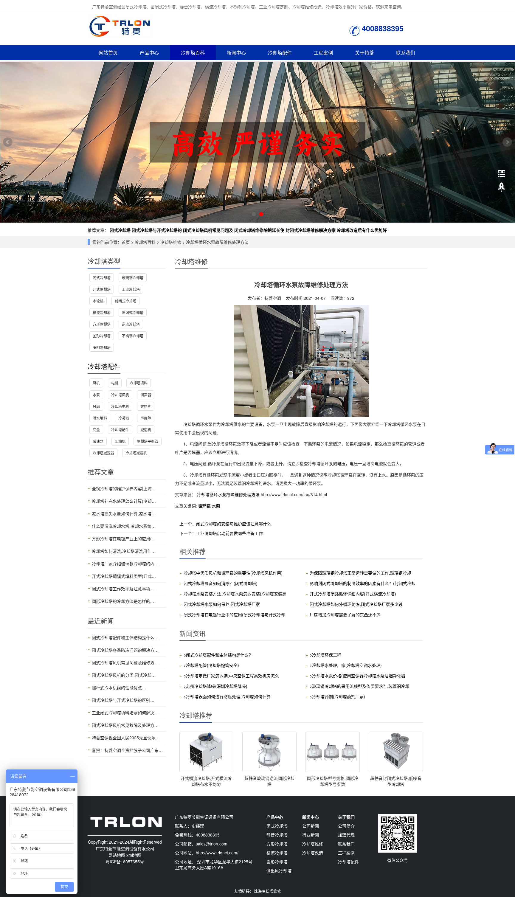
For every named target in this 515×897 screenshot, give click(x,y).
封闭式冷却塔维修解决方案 (311, 230)
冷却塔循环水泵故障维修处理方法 (228, 494)
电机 (114, 382)
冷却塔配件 (280, 52)
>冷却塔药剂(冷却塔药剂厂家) (337, 696)
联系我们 (405, 52)
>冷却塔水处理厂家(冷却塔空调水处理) (346, 665)
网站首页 (108, 52)
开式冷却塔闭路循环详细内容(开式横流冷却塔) (353, 594)
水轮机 (98, 300)
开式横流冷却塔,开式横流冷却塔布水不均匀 (206, 781)
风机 (96, 382)
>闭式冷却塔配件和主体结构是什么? (217, 655)
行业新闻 (310, 835)
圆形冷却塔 (102, 335)
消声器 (145, 394)
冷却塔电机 (120, 406)
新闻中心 (236, 52)
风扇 (96, 406)
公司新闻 (310, 826)
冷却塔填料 (139, 382)
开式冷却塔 (102, 289)
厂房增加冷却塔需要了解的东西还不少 (345, 614)
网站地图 (116, 855)
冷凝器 (123, 417)
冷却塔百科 (193, 52)
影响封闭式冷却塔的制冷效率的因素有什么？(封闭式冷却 (362, 583)
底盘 (96, 429)
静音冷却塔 (276, 835)
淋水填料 (100, 417)
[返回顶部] (501, 187)
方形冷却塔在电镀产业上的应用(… (124, 538)
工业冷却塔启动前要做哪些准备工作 (229, 533)
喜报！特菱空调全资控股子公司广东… (127, 750)
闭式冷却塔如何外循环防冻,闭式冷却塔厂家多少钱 (356, 604)
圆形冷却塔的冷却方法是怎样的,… (124, 601)
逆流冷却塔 (131, 324)
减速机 (145, 429)
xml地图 (133, 855)
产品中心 (149, 52)
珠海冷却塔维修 (267, 891)
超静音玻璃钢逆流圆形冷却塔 (269, 781)
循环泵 (205, 506)
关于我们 (346, 817)
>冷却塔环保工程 (325, 655)
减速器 (98, 441)
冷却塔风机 (120, 394)
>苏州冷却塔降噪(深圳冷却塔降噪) (215, 686)
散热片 (145, 406)
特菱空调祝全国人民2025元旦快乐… (126, 738)
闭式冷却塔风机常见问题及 (208, 230)
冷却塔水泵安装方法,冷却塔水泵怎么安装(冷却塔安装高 (235, 594)
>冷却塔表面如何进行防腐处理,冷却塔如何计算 (227, 696)
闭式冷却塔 (120, 230)
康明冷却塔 (102, 347)
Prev (8, 142)
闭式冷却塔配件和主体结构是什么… (125, 637)
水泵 (216, 506)
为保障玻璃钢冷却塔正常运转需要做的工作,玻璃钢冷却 (360, 573)
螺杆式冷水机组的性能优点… (119, 687)
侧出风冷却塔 (278, 870)
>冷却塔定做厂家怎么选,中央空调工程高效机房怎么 (231, 676)
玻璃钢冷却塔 (132, 277)
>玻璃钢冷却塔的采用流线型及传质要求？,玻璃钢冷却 (359, 686)
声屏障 (145, 417)
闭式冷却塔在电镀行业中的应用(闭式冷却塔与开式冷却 (234, 614)
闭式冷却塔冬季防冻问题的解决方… (125, 650)
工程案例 (323, 52)
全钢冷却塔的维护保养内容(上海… (124, 488)
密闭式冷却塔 (132, 312)
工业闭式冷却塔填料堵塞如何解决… (125, 713)
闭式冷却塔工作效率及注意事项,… (124, 589)
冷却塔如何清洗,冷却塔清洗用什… (124, 551)
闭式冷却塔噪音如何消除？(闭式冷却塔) (221, 583)
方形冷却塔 (102, 324)
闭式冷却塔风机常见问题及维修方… (125, 662)
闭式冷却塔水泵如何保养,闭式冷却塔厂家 (222, 604)
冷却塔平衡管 (147, 441)
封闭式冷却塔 (125, 300)
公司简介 (346, 826)
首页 (126, 242)
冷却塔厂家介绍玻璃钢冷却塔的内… (125, 564)
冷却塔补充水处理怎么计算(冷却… (124, 501)
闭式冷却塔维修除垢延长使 (259, 230)
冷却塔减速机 (136, 452)
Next (507, 142)
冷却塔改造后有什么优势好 (362, 230)
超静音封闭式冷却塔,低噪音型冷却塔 (395, 781)
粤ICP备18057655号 (125, 862)
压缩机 (120, 441)
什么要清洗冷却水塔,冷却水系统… (124, 526)
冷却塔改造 (312, 853)
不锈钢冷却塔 (132, 335)
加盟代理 (346, 835)
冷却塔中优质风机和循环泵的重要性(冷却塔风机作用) (233, 573)
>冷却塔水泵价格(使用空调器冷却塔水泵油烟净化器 (357, 676)
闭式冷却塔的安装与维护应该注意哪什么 (233, 524)
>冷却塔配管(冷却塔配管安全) (211, 665)
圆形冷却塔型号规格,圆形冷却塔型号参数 (332, 781)
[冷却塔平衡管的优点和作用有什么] (257, 142)
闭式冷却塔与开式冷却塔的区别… (123, 700)
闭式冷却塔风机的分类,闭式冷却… (124, 675)
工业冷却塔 (131, 289)
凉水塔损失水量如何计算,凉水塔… (124, 513)
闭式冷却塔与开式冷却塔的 (157, 230)
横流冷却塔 (102, 312)
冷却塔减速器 (103, 452)
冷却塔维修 (170, 242)
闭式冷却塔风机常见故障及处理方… (125, 725)
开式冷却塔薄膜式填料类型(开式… (124, 576)
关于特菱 (364, 52)
